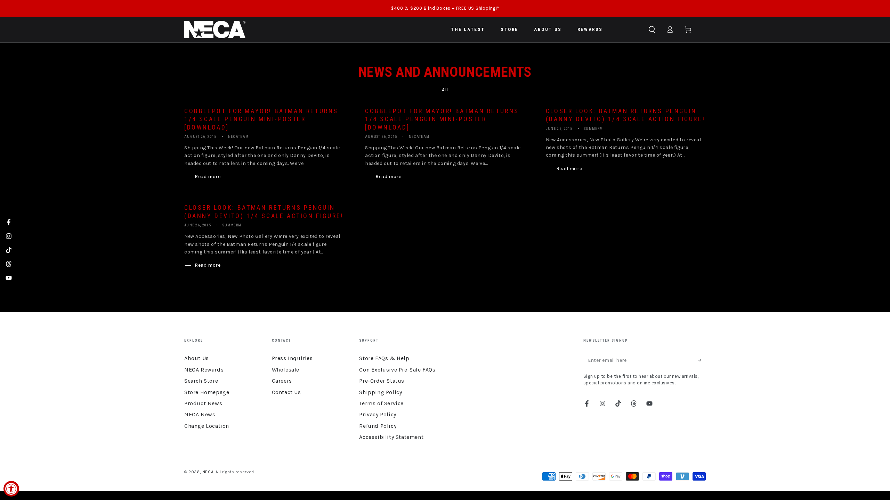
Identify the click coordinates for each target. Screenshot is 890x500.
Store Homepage (206, 392)
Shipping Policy (380, 392)
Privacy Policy (377, 414)
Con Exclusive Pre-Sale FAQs (397, 369)
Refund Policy (377, 426)
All (445, 90)
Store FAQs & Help (384, 358)
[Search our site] (652, 29)
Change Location (206, 426)
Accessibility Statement (391, 437)
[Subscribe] (702, 360)
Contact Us (286, 392)
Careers (282, 380)
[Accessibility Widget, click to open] (11, 489)
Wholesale (285, 369)
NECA (207, 471)
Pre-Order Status (381, 380)
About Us (196, 358)
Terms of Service (381, 403)
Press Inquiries (292, 358)
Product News (203, 403)
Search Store (201, 380)
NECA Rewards (204, 369)
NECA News (199, 414)
